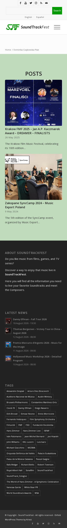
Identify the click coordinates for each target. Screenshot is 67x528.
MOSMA (31, 447)
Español (40, 17)
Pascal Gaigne (42, 459)
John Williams (13, 442)
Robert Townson (45, 464)
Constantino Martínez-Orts (44, 402)
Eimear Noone (28, 413)
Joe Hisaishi (53, 436)
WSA (37, 493)
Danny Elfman (24, 408)
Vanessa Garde (14, 487)
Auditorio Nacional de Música (20, 396)
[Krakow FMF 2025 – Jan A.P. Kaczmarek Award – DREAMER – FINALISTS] (33, 103)
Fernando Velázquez (16, 419)
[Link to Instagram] (36, 3)
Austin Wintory (45, 396)
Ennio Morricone (46, 413)
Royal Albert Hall (14, 470)
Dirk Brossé (12, 413)
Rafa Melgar (12, 464)
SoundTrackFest (45, 470)
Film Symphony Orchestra (42, 419)
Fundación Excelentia (43, 425)
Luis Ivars (41, 442)
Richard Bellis (27, 464)
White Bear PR (31, 487)
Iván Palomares (14, 436)
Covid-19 (11, 408)
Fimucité (11, 425)
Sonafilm (30, 470)
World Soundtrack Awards (19, 493)
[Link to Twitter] (30, 3)
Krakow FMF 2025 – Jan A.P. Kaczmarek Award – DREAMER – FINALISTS (32, 131)
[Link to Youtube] (25, 3)
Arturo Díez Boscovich (38, 391)
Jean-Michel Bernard (34, 436)
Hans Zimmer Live (32, 430)
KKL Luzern (28, 442)
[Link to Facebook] (20, 3)
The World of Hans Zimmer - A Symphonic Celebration (33, 481)
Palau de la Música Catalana (20, 459)
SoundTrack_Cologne (17, 476)
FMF (20, 425)
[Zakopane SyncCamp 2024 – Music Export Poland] (33, 177)
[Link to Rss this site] (41, 3)
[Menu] (56, 27)
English (28, 17)
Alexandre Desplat (15, 391)
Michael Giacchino (15, 447)
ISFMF (46, 430)
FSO (27, 425)
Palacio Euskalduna (47, 453)
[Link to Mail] (46, 3)
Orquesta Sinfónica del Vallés (20, 453)
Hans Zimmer (13, 430)
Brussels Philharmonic (17, 402)
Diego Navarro (42, 408)
